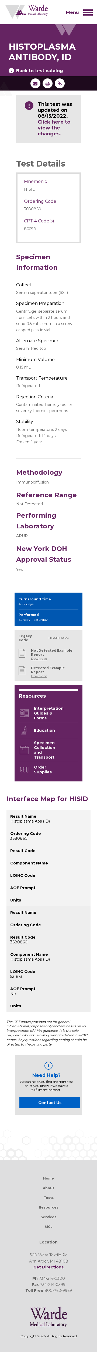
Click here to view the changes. (54, 128)
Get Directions (48, 1267)
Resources (48, 1207)
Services (48, 1217)
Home (48, 1178)
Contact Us (49, 1102)
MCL (49, 1227)
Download (39, 659)
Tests (49, 1198)
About (48, 1188)
